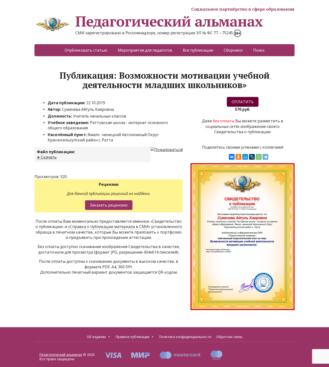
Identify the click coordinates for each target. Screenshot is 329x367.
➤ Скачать (47, 157)
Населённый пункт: (68, 134)
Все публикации (198, 50)
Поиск (259, 50)
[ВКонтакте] (232, 157)
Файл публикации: (56, 151)
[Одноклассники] (238, 157)
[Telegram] (265, 157)
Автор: (55, 109)
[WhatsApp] (259, 157)
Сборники (233, 50)
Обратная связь (229, 336)
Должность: (60, 116)
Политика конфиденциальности (185, 336)
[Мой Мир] (245, 157)
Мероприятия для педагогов (145, 50)
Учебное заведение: (69, 122)
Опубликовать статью (86, 50)
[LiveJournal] (252, 157)
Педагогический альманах (169, 21)
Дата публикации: (67, 102)
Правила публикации (132, 336)
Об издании (96, 336)
